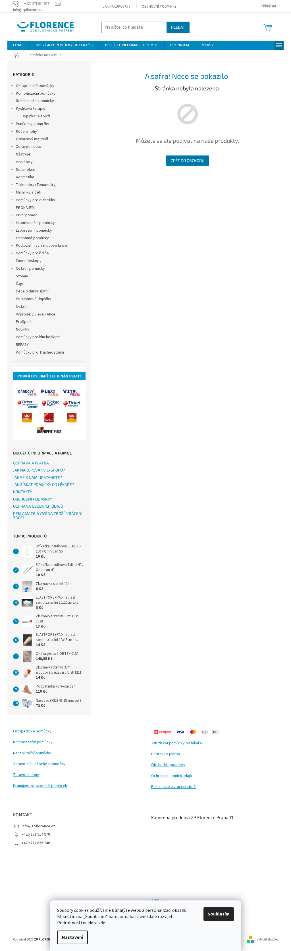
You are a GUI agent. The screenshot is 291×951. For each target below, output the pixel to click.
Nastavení (72, 937)
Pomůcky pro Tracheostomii (40, 352)
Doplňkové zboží (36, 116)
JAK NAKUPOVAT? (116, 6)
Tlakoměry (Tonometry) (36, 185)
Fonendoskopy (28, 261)
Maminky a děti (28, 192)
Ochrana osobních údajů (171, 776)
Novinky (22, 329)
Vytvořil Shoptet (267, 939)
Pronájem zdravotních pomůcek (40, 786)
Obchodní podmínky (168, 765)
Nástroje (23, 154)
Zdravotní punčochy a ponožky (39, 764)
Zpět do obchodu (187, 160)
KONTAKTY (22, 491)
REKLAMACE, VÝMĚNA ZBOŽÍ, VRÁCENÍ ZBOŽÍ (47, 515)
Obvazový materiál (32, 139)
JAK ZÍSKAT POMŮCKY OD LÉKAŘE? (43, 484)
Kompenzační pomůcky (35, 93)
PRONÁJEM (25, 208)
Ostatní (22, 307)
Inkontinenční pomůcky (35, 223)
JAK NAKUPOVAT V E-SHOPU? (39, 470)
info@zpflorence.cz (38, 826)
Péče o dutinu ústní (32, 291)
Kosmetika (25, 177)
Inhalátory (24, 162)
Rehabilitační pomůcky (35, 101)
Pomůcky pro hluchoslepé (38, 337)
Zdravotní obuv (29, 146)
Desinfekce (25, 170)
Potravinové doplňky (33, 299)
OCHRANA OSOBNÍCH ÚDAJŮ (38, 506)
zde (101, 923)
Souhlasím (219, 914)
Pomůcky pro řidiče (32, 253)
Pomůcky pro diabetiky (35, 200)
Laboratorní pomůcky (34, 230)
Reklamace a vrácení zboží (173, 787)
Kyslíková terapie (30, 108)
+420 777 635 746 (36, 843)
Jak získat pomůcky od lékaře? (177, 743)
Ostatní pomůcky (30, 268)
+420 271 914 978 (36, 834)
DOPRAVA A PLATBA (31, 463)
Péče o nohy (26, 131)
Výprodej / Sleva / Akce (35, 314)
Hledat (178, 27)
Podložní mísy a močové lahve (41, 245)
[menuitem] (18, 45)
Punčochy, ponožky (32, 124)
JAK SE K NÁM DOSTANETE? (37, 477)
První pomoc (26, 215)
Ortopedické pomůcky (35, 86)
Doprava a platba (165, 754)
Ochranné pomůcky (32, 238)
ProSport (24, 322)
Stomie (22, 276)
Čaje (19, 283)
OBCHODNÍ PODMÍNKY (159, 6)
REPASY (22, 345)
